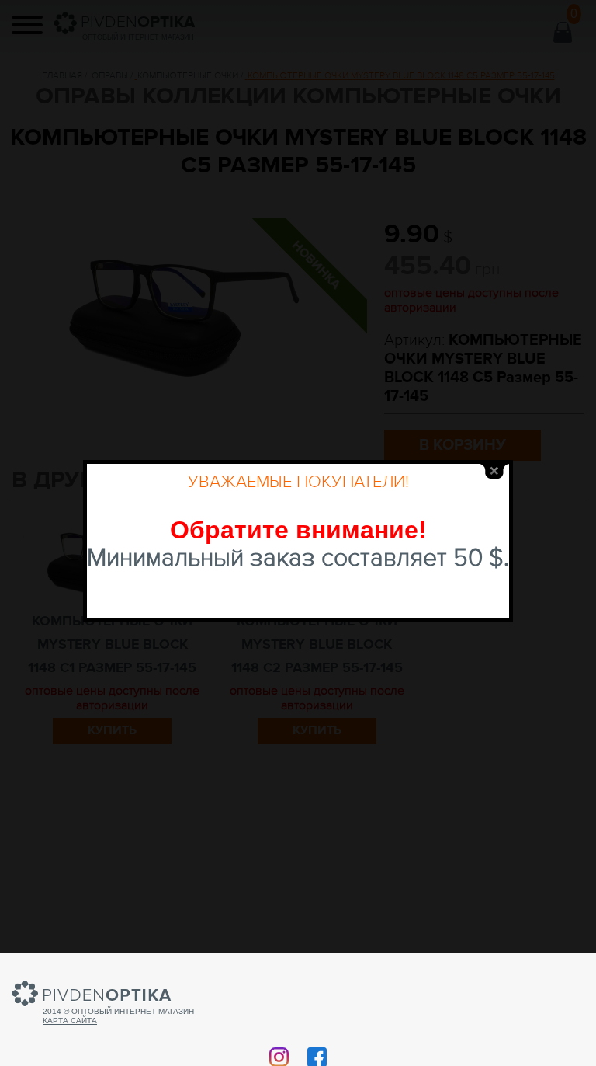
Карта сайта (70, 1020)
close (494, 471)
